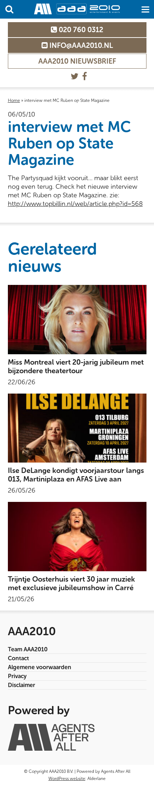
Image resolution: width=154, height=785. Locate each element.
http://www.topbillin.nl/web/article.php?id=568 (75, 204)
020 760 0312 (80, 29)
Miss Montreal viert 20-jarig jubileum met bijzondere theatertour (76, 366)
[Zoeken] (9, 9)
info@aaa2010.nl (80, 45)
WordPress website (66, 778)
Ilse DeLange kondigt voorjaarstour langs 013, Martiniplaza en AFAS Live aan (76, 474)
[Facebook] (84, 76)
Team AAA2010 (28, 649)
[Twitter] (74, 76)
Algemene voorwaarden (39, 667)
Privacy (17, 676)
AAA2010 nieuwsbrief (77, 61)
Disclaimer (21, 685)
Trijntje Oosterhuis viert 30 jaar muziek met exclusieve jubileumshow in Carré (71, 583)
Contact (18, 658)
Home (14, 100)
